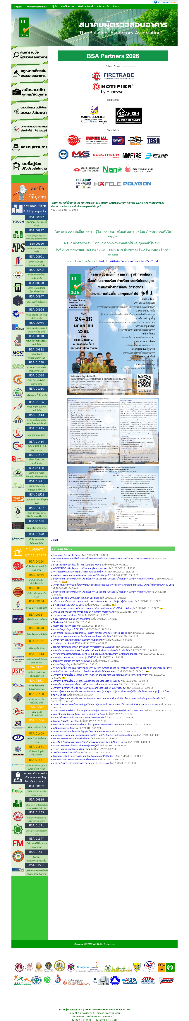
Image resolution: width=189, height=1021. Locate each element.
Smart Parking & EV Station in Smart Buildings (76, 598)
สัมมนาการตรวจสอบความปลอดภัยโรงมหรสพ (75, 759)
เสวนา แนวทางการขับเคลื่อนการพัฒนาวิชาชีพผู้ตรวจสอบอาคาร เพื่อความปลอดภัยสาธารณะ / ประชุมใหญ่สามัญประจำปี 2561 (113, 585)
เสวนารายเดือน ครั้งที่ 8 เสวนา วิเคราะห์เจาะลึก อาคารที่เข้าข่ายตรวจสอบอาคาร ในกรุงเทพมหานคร (101, 675)
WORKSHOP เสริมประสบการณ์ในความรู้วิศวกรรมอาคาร (80, 568)
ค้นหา (116, 6)
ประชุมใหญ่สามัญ (61, 664)
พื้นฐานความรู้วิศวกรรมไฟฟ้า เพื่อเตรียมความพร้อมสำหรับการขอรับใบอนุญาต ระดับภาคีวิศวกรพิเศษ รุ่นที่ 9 (104, 578)
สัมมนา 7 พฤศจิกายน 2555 (66, 721)
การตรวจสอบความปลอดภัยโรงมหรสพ (71, 749)
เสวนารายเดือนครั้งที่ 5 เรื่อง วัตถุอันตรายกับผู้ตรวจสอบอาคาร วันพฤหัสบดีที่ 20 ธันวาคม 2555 (98, 710)
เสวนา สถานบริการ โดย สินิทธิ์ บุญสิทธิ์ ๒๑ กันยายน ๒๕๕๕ (81, 731)
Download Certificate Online (67, 555)
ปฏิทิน (54, 6)
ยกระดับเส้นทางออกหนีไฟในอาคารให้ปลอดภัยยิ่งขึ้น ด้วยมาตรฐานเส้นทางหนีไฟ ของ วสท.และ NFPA (101, 558)
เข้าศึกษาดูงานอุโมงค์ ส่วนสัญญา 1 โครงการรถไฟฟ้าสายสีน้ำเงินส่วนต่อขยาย (90, 633)
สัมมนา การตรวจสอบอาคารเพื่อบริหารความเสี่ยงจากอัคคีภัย (82, 636)
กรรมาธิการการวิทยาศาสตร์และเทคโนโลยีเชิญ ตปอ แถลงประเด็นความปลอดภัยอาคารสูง (95, 654)
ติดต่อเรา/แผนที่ (85, 6)
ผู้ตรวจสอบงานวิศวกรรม (64, 626)
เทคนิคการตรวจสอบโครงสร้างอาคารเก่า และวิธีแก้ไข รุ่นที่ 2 (82, 575)
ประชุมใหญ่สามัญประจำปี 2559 (68, 629)
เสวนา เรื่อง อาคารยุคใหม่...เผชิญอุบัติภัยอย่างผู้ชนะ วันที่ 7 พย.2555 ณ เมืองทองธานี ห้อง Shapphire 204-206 (105, 704)
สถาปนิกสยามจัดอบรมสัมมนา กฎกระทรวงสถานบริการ (79, 714)
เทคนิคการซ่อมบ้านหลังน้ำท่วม (68, 752)
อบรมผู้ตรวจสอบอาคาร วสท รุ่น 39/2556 (72, 661)
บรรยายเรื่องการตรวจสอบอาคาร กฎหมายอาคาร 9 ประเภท (81, 763)
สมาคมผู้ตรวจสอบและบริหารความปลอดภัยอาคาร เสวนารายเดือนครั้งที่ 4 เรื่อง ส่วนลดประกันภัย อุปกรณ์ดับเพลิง (106, 698)
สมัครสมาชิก (103, 6)
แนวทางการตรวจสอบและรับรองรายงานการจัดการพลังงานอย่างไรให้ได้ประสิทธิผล (92, 608)
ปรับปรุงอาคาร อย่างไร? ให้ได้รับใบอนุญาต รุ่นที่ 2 (77, 564)
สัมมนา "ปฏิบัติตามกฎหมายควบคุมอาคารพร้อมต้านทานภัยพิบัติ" (84, 647)
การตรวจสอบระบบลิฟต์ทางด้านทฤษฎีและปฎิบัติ (76, 745)
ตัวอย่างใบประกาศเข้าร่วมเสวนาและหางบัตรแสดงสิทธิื (79, 717)
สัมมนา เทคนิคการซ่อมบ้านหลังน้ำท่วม (71, 738)
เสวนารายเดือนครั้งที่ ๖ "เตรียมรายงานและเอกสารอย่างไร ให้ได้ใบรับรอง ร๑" (89, 688)
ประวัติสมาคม (68, 6)
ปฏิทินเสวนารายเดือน (63, 728)
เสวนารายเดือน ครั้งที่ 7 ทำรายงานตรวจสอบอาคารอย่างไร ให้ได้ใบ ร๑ (87, 681)
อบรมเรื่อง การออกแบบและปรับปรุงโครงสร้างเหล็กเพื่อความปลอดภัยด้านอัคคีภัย (91, 650)
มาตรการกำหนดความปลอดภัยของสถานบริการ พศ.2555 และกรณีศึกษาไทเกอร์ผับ (92, 735)
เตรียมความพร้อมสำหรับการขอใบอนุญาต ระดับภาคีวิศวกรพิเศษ (84, 612)
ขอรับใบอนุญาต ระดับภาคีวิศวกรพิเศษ (71, 619)
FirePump (58, 622)
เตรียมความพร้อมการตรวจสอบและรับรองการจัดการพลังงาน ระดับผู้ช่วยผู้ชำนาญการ (93, 601)
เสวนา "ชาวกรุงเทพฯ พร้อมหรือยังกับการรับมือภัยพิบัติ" (79, 640)
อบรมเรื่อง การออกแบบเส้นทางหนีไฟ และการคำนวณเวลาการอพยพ (85, 684)
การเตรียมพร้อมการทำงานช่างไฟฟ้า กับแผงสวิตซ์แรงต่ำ (80, 571)
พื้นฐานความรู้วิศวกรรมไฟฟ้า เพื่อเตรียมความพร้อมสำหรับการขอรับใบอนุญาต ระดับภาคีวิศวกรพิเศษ (101, 592)
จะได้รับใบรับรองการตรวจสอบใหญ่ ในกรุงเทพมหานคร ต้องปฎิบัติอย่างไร (88, 742)
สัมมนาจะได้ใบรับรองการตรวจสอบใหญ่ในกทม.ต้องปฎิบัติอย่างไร (84, 756)
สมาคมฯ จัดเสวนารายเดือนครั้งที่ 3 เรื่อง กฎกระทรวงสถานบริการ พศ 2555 (88, 724)
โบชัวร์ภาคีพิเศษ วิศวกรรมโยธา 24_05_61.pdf (128, 261)
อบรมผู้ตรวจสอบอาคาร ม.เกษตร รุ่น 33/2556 (74, 657)
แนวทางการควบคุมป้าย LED (67, 615)
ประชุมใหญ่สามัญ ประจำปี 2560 (68, 605)
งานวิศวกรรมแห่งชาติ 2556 (66, 643)
